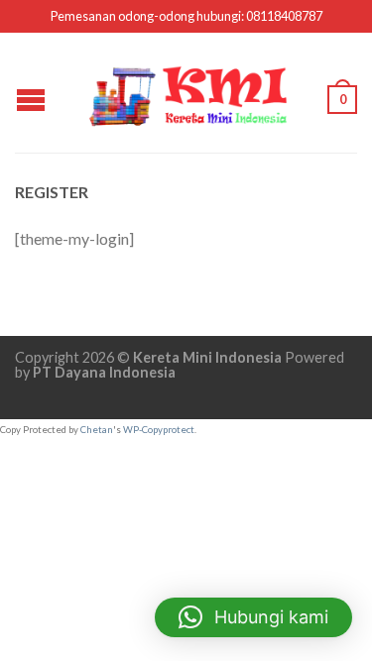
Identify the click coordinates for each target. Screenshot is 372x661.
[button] (253, 617)
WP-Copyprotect (158, 429)
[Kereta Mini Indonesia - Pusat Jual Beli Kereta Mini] (188, 92)
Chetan (96, 429)
